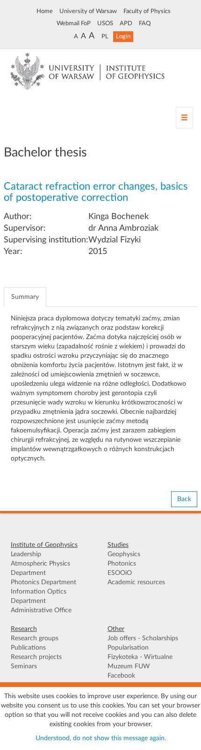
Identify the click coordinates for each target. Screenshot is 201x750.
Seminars (24, 666)
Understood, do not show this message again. (101, 738)
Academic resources (136, 582)
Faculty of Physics (147, 11)
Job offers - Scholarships (143, 638)
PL (104, 36)
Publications (28, 647)
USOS (105, 23)
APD (126, 23)
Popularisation (128, 647)
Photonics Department (43, 582)
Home (44, 11)
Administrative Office (41, 610)
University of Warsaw (88, 11)
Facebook (121, 675)
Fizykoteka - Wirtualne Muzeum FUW (140, 662)
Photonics (122, 563)
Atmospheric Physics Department (40, 568)
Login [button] (123, 36)
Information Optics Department (38, 596)
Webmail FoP (74, 23)
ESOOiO (120, 573)
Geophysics (124, 554)
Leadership (26, 554)
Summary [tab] (25, 297)
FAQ (145, 23)
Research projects (36, 657)
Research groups (34, 638)
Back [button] (184, 499)
